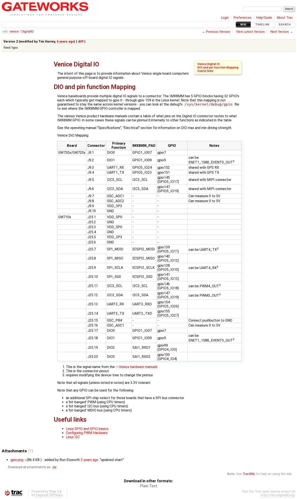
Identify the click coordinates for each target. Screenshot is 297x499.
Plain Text (148, 486)
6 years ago (65, 41)
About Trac (285, 18)
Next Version (279, 32)
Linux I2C (73, 437)
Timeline (262, 24)
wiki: (5, 31)
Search (285, 24)
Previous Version (218, 32)
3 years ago (89, 460)
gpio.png (16, 460)
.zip (54, 467)
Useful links (205, 71)
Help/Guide (264, 18)
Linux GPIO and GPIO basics (87, 429)
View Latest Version (250, 32)
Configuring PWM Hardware (87, 433)
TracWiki (249, 474)
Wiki (243, 24)
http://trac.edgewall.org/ (278, 495)
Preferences (242, 18)
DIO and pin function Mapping (217, 67)
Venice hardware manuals (138, 367)
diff (80, 41)
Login (225, 18)
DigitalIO (27, 31)
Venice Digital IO (208, 64)
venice (14, 31)
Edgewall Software (49, 495)
